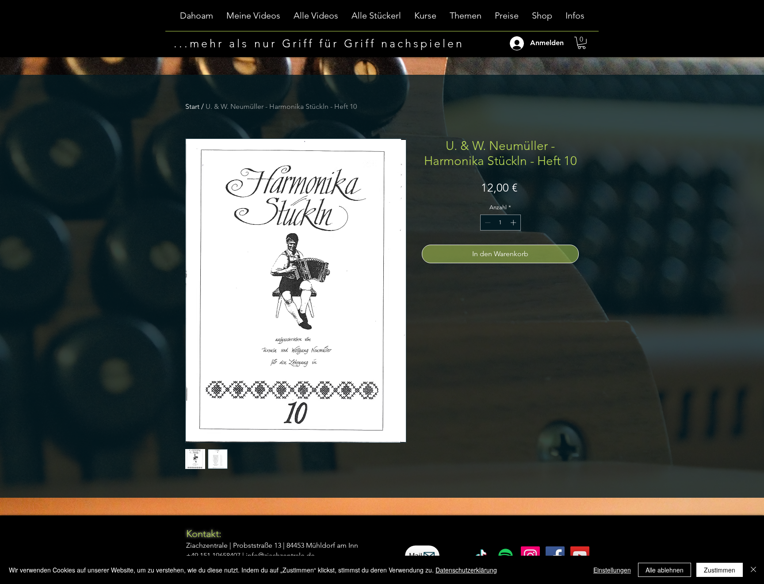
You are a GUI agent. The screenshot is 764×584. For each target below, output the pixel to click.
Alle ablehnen (665, 569)
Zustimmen (719, 569)
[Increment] (514, 222)
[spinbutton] (500, 222)
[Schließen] (753, 570)
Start (192, 106)
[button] (425, 18)
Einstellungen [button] (612, 569)
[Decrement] (486, 222)
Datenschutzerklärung (466, 569)
